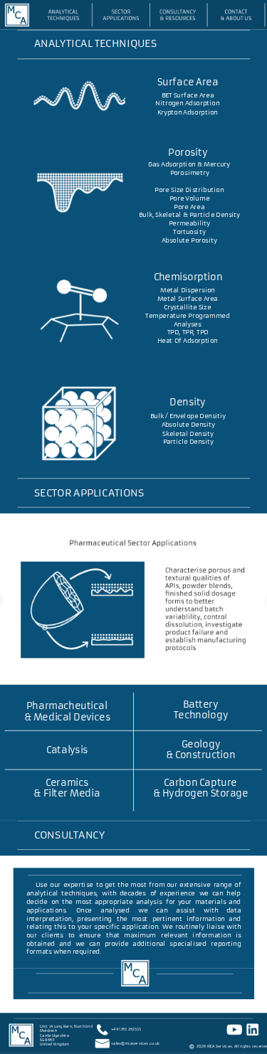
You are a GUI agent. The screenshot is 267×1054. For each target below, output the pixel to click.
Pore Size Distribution (189, 189)
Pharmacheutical (67, 706)
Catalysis (67, 749)
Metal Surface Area (187, 298)
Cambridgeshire (54, 1035)
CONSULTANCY (69, 835)
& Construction (201, 755)
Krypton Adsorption (187, 112)
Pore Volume (189, 198)
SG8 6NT (47, 1040)
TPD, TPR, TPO (188, 332)
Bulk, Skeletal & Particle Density (189, 215)
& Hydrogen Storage (200, 793)
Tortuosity (189, 232)
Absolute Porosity (189, 240)
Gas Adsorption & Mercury (189, 165)
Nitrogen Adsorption (187, 103)
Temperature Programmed (188, 315)
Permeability (189, 224)
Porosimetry (189, 173)
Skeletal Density (188, 433)
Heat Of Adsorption (187, 340)
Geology (201, 744)
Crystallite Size (187, 307)
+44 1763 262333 (126, 1030)
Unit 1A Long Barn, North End (66, 1026)
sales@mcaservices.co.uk (135, 1043)
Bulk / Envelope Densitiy (188, 416)
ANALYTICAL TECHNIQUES (95, 44)
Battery (200, 704)
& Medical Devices (67, 717)
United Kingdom (54, 1045)
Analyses (187, 324)
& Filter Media (66, 793)
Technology (201, 715)
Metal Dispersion (187, 290)
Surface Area (187, 82)
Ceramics (67, 782)
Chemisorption (188, 277)
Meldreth (48, 1030)
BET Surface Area (188, 95)
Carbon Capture (200, 782)
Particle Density (188, 441)
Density (187, 402)
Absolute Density (188, 425)
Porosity (187, 153)
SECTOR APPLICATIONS (89, 492)
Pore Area (189, 207)
